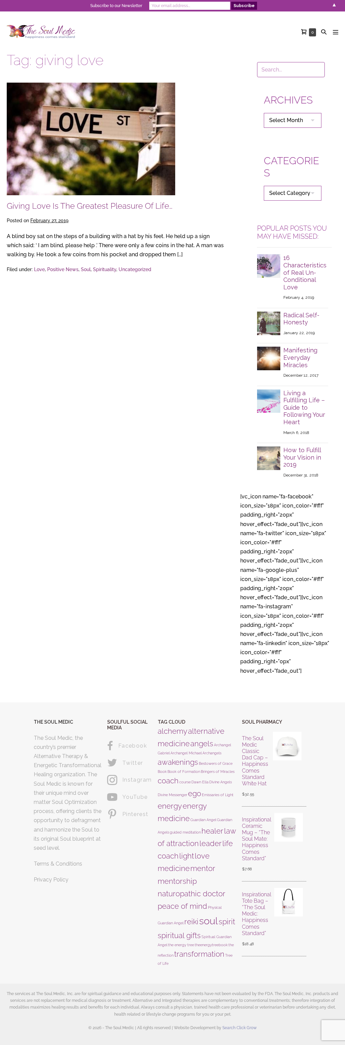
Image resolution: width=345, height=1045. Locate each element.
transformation (199, 954)
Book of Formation (183, 772)
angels (201, 743)
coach (168, 780)
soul (208, 921)
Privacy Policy (51, 879)
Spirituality (104, 269)
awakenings (178, 762)
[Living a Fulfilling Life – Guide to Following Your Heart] (269, 401)
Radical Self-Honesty (301, 319)
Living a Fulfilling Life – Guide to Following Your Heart (304, 407)
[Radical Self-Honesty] (269, 323)
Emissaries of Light (217, 795)
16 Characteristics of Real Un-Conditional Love (304, 272)
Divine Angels (220, 782)
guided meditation (185, 832)
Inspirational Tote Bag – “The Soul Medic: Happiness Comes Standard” (256, 913)
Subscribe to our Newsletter (116, 5)
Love (39, 269)
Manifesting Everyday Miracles (300, 357)
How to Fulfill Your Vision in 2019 (302, 457)
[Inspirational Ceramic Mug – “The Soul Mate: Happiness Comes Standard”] (288, 844)
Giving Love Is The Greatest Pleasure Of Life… (89, 206)
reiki (191, 921)
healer (212, 830)
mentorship (177, 881)
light (186, 855)
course (185, 782)
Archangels (211, 753)
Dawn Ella (200, 782)
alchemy (172, 731)
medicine (174, 868)
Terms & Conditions (58, 864)
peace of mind (182, 906)
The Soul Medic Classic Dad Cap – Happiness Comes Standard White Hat (255, 761)
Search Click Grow (239, 1027)
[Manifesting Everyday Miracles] (269, 358)
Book (162, 772)
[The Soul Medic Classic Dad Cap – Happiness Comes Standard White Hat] (287, 767)
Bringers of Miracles (217, 772)
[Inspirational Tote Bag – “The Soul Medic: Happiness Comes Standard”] (288, 919)
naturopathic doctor (191, 893)
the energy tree (181, 945)
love (202, 855)
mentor (202, 868)
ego (194, 793)
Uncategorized (135, 269)
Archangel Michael (186, 753)
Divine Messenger (172, 795)
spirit (227, 921)
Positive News (63, 269)
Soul (86, 269)
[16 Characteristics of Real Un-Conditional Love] (269, 265)
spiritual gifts (179, 935)
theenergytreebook (211, 945)
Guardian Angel (203, 820)
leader (210, 843)
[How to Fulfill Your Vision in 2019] (269, 458)
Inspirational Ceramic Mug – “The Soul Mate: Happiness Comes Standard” (256, 839)
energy (170, 806)
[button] (323, 31)
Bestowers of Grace (215, 763)
